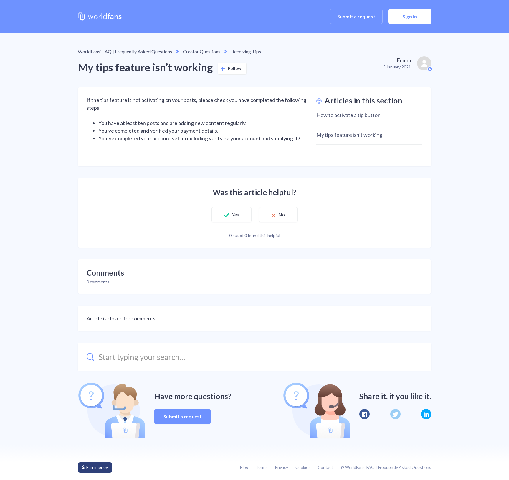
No (281, 214)
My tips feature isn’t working (349, 134)
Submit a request (356, 16)
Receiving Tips (246, 51)
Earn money (97, 467)
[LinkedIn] (426, 414)
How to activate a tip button (348, 115)
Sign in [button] (410, 16)
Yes (235, 214)
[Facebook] (364, 414)
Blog (244, 467)
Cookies (302, 467)
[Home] (100, 16)
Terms (261, 467)
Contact (325, 467)
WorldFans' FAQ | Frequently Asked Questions (125, 51)
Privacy (281, 467)
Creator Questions (201, 51)
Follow (235, 68)
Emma (404, 60)
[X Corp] (395, 414)
